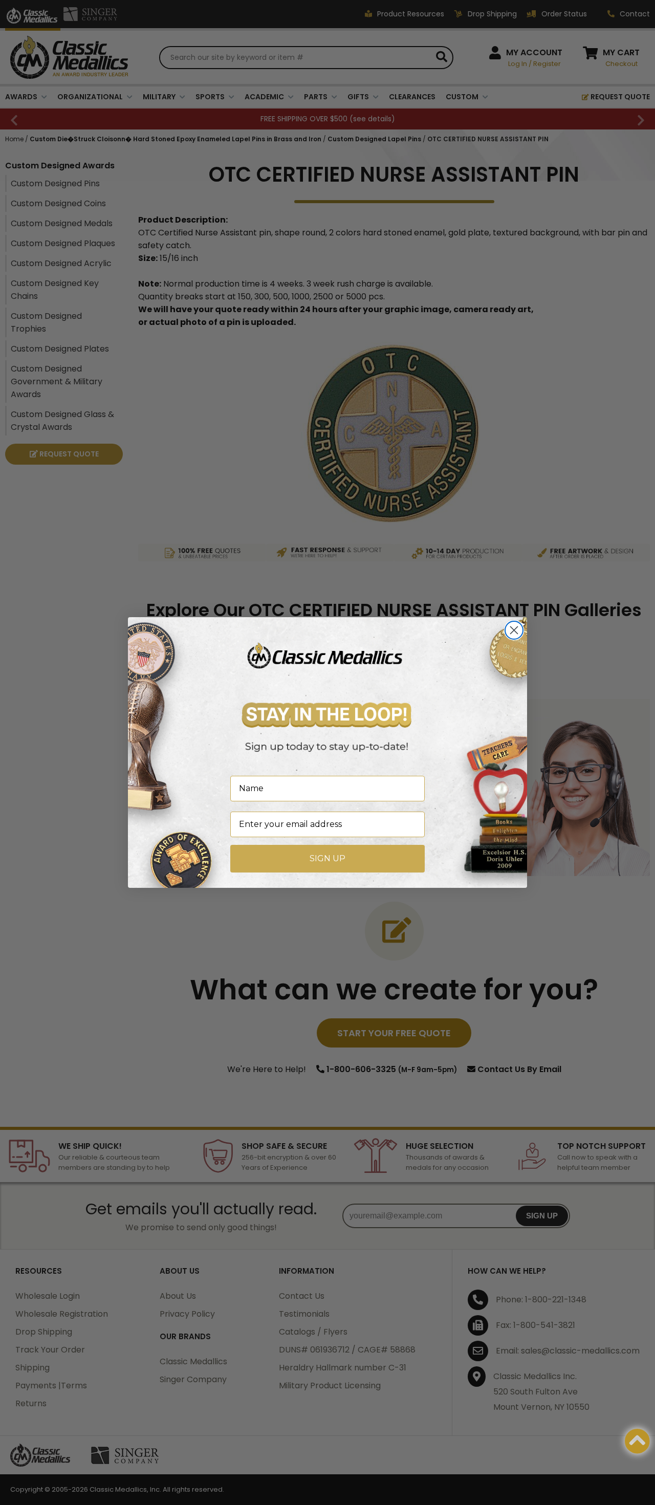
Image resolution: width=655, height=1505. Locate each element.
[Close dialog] (514, 630)
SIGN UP (327, 858)
